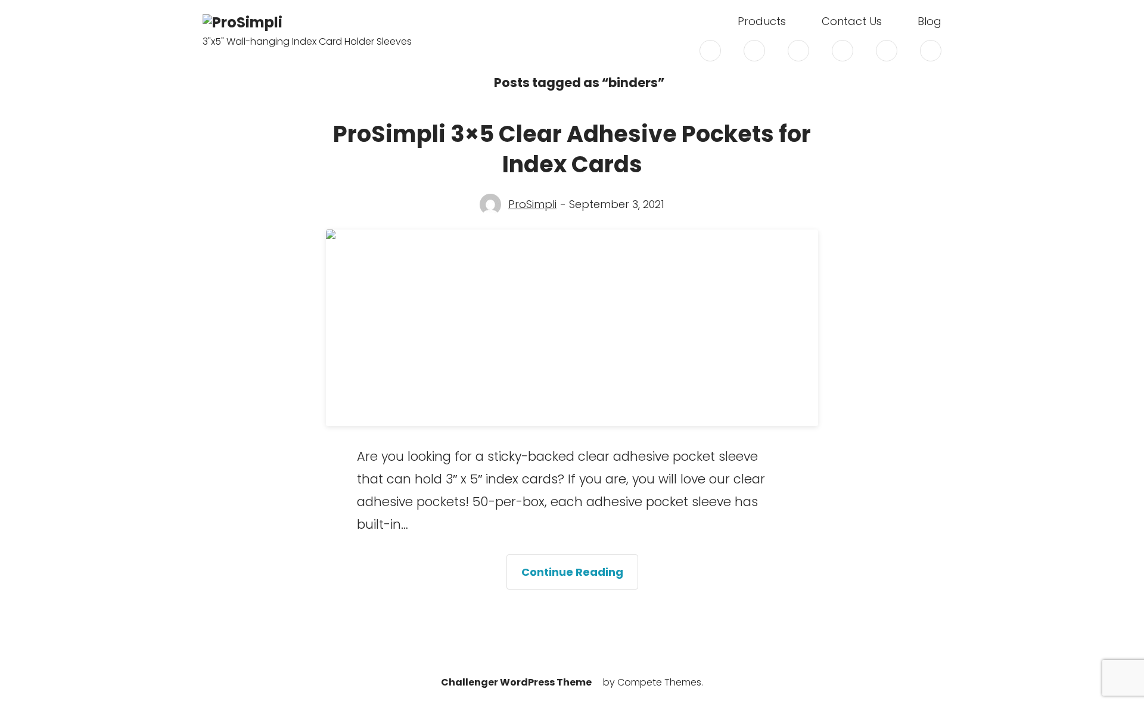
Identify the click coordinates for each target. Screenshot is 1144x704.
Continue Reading (579, 577)
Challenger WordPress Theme (516, 682)
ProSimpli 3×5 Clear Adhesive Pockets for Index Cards (572, 149)
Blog (929, 21)
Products (762, 21)
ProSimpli (532, 204)
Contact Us (852, 21)
